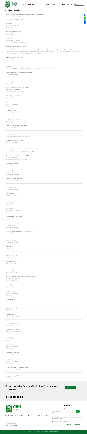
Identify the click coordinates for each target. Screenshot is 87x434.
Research (30, 4)
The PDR (63, 4)
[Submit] (78, 411)
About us (22, 4)
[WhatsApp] (85, 18)
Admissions (47, 4)
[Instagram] (18, 397)
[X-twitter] (11, 397)
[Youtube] (14, 397)
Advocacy (55, 4)
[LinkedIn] (85, 20)
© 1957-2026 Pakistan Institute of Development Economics (43, 431)
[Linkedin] (21, 397)
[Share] (85, 23)
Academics (38, 4)
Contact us (69, 4)
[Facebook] (7, 397)
